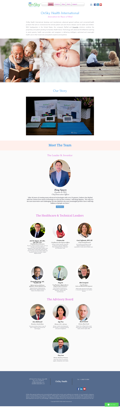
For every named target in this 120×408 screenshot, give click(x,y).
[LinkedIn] (98, 5)
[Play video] (60, 116)
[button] (91, 4)
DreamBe (75, 27)
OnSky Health (61, 381)
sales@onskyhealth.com (38, 383)
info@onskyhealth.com (38, 382)
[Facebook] (95, 5)
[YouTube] (101, 5)
